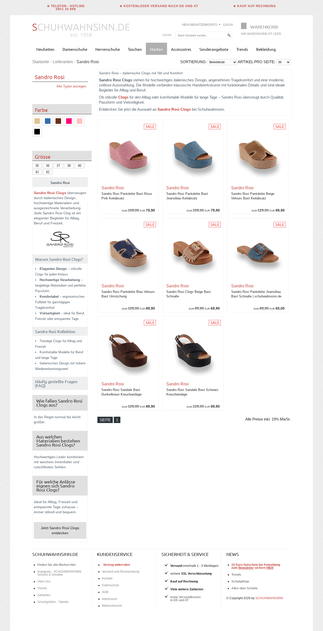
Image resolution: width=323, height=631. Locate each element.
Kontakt (107, 578)
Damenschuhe (75, 49)
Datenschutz (110, 585)
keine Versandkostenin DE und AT (185, 598)
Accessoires (181, 49)
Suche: (167, 35)
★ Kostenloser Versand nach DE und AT (159, 6)
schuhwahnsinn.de (55, 554)
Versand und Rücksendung (120, 571)
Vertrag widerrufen (116, 565)
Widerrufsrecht (112, 605)
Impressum (109, 599)
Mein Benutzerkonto (199, 24)
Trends (242, 49)
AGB (105, 592)
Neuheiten (45, 49)
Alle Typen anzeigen (71, 86)
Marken (156, 49)
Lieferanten (63, 62)
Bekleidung (266, 49)
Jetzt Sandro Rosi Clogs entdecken (60, 530)
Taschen (135, 49)
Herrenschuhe (107, 49)
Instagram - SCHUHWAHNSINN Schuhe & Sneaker (59, 573)
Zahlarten (43, 595)
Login (228, 24)
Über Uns (43, 581)
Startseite (40, 62)
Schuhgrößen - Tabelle (53, 602)
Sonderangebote (213, 49)
